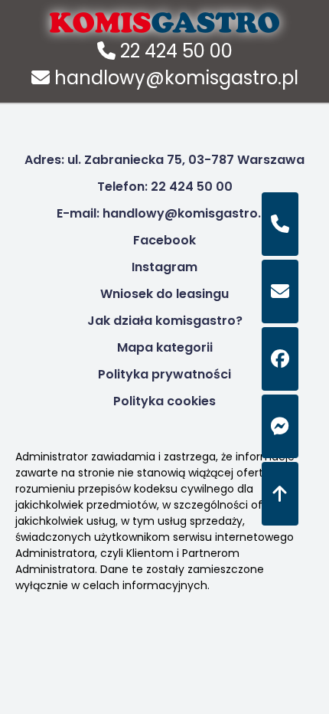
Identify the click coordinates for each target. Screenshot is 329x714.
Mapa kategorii (165, 347)
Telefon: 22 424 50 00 (165, 186)
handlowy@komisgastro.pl (174, 77)
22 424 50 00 (174, 51)
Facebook (164, 240)
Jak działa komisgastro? (165, 320)
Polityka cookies (164, 401)
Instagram (164, 267)
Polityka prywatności (164, 374)
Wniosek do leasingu (164, 294)
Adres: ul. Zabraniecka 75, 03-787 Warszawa (164, 160)
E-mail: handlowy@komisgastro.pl (164, 213)
